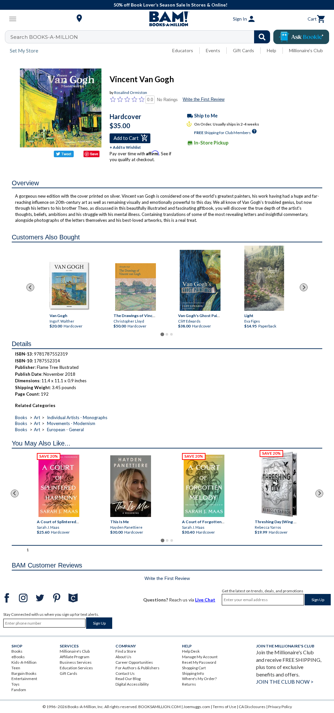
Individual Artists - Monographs (77, 417)
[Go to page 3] (171, 334)
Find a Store (125, 651)
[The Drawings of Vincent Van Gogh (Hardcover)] (135, 287)
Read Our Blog (128, 678)
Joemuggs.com (196, 706)
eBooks (18, 656)
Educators (182, 50)
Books (21, 417)
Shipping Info (193, 673)
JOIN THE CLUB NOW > (284, 681)
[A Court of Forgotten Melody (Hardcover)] (204, 486)
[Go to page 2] (167, 334)
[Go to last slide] (30, 287)
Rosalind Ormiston (130, 92)
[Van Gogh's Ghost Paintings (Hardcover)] (200, 280)
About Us (123, 656)
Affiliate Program (74, 656)
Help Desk (191, 651)
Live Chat (205, 599)
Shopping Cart (194, 667)
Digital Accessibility (132, 684)
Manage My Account (200, 656)
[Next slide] (304, 287)
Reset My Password (199, 662)
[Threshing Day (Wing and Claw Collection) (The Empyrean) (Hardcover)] (279, 484)
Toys (15, 684)
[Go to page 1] (162, 334)
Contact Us (125, 673)
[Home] (167, 18)
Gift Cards (243, 50)
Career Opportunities (134, 662)
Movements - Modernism (71, 423)
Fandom (18, 689)
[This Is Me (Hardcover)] (130, 486)
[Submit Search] (262, 36)
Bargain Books (24, 673)
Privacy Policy (280, 706)
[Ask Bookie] (301, 37)
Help (271, 50)
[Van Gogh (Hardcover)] (70, 286)
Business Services (76, 662)
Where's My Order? (199, 678)
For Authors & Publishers (137, 667)
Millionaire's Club (306, 50)
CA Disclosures (252, 706)
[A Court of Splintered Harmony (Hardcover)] (58, 486)
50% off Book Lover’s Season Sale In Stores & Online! (170, 5)
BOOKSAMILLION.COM (159, 706)
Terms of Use (224, 706)
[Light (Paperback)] (264, 278)
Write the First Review (203, 99)
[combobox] (141, 37)
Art (37, 417)
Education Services (76, 667)
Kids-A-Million (24, 662)
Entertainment (24, 678)
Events (213, 50)
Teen (15, 667)
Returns (189, 684)
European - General (65, 429)
